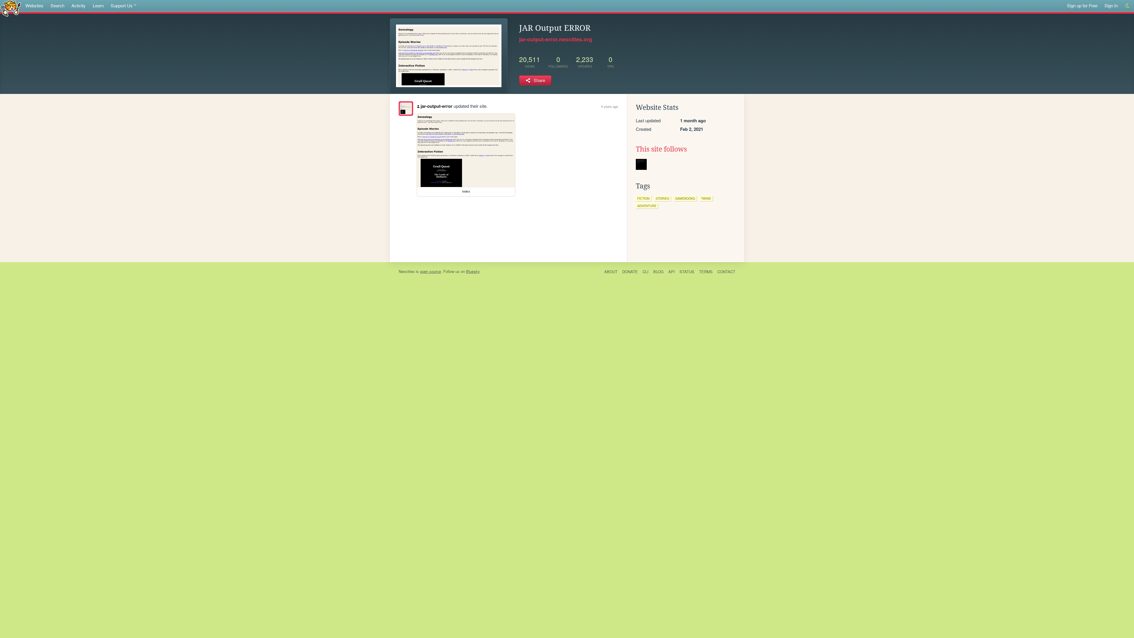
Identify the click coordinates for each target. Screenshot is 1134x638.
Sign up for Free (1082, 5)
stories (662, 198)
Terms (706, 271)
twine (706, 198)
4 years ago (609, 106)
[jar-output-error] (406, 108)
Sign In (1111, 5)
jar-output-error (436, 106)
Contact (726, 271)
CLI (646, 271)
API (671, 271)
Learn (98, 5)
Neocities (407, 271)
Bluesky (473, 271)
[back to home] (11, 8)
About (610, 271)
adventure (646, 206)
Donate (630, 271)
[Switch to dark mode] (1127, 6)
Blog (658, 271)
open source (430, 271)
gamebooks (685, 198)
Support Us (122, 5)
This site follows (661, 149)
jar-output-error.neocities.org (555, 39)
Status (687, 271)
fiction (643, 198)
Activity (78, 5)
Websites (34, 5)
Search (57, 5)
